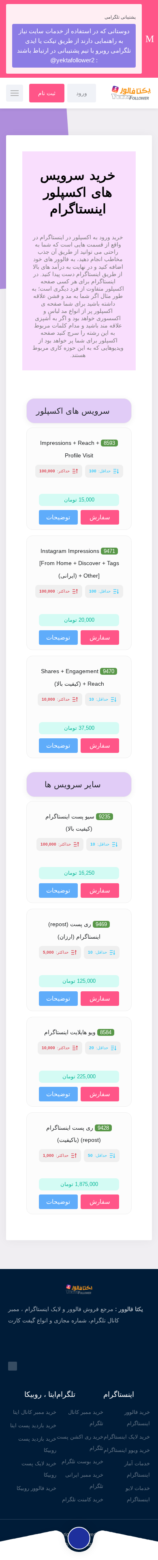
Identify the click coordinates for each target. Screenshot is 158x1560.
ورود (81, 93)
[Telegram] (12, 1366)
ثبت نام (47, 93)
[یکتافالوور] (125, 93)
